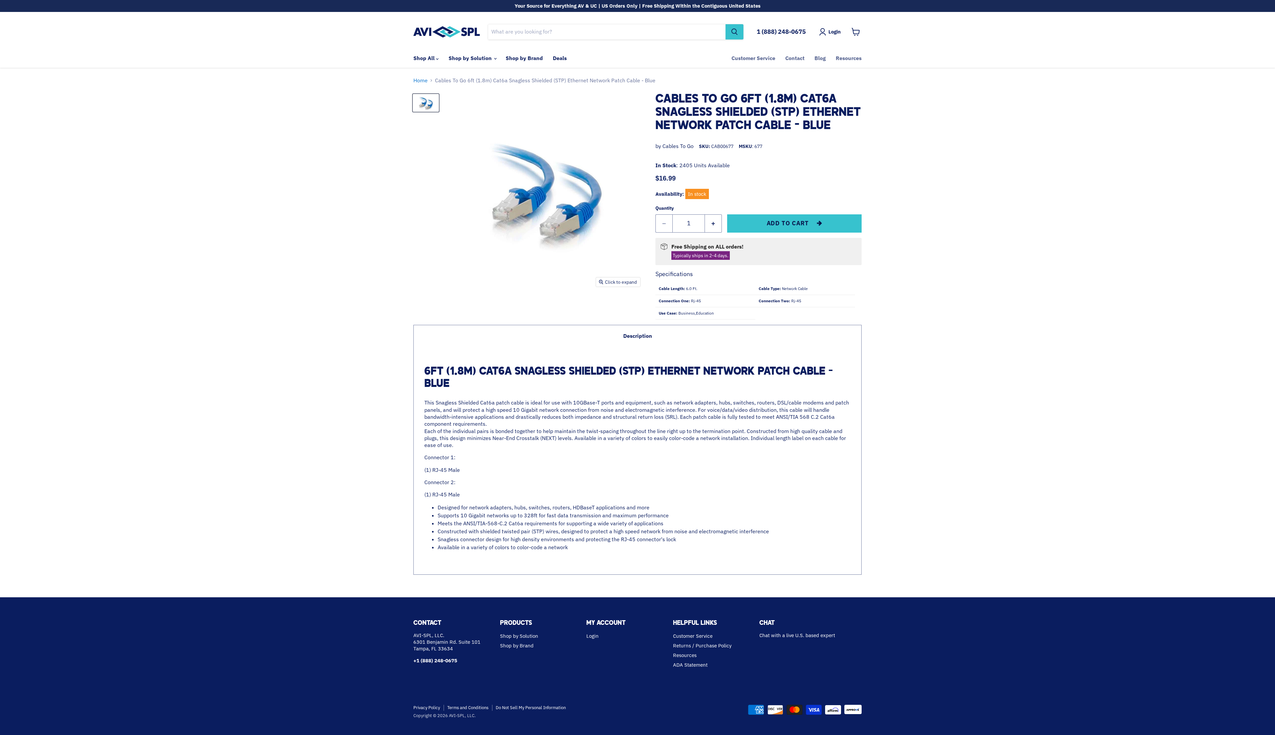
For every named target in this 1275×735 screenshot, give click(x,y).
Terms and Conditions (467, 707)
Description (637, 335)
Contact (795, 58)
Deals (560, 58)
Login (592, 636)
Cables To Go (678, 146)
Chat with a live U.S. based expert (797, 635)
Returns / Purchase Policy (702, 645)
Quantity (664, 208)
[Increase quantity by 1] (713, 223)
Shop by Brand (524, 58)
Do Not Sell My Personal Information (531, 707)
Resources (849, 58)
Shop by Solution (471, 58)
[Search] (734, 31)
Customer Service (753, 58)
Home (420, 80)
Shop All (424, 58)
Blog (820, 58)
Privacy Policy (426, 707)
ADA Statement (690, 665)
